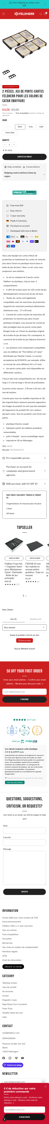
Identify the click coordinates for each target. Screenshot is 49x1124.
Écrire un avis (24, 640)
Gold (41, 127)
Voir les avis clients (15, 782)
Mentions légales (10, 951)
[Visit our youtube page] (22, 1058)
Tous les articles (9, 930)
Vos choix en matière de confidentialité (20, 947)
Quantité (5, 140)
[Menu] (3, 14)
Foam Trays (7, 1008)
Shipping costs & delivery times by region (20, 174)
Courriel (7, 837)
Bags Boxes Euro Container (14, 1004)
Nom (5, 825)
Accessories (7, 991)
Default (8, 127)
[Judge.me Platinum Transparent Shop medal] (24, 730)
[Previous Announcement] (4, 4)
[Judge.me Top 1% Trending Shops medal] (37, 730)
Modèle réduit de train (12, 1012)
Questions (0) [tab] (35, 619)
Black (20, 127)
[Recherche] (40, 14)
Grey (31, 127)
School (5, 995)
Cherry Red (9, 132)
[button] (5, 1119)
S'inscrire (24, 1117)
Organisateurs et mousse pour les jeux (23, 503)
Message (7, 849)
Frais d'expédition (22, 113)
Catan (9, 508)
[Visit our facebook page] (4, 1058)
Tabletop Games (9, 983)
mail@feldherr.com (10, 1033)
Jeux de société (9, 987)
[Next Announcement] (45, 4)
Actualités (7, 938)
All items (10, 513)
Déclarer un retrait (13, 966)
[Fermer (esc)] (45, 1086)
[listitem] (25, 4)
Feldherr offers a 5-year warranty (17, 926)
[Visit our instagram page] (10, 1058)
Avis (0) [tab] (13, 619)
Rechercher (7, 943)
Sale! (4, 1017)
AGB (4, 955)
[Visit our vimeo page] (16, 1058)
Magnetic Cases (9, 1000)
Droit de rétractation (11, 960)
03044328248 (8, 1038)
